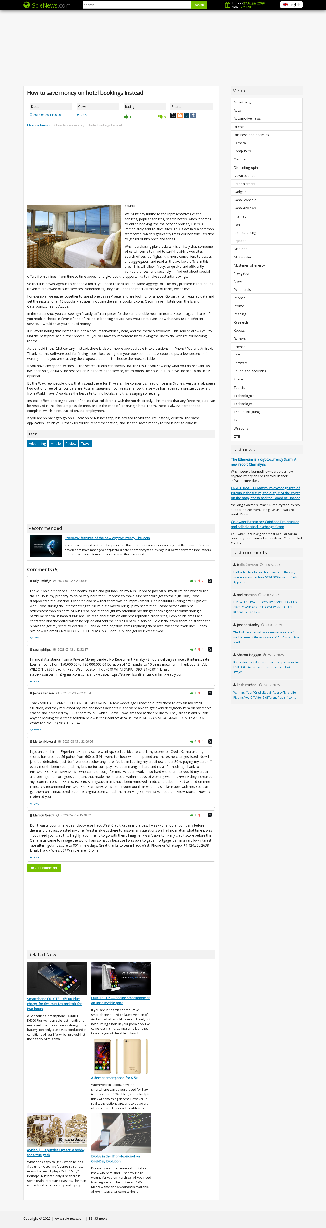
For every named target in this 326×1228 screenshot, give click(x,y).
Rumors (240, 338)
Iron (237, 224)
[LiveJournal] (186, 115)
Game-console (245, 200)
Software (241, 363)
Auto (237, 110)
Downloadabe (244, 175)
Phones (239, 298)
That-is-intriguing (247, 412)
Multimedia (242, 257)
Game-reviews (245, 208)
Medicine (240, 249)
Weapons (241, 428)
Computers (242, 151)
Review (70, 443)
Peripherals (242, 289)
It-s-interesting (245, 232)
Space (238, 379)
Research (241, 322)
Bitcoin (239, 126)
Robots (239, 330)
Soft (237, 355)
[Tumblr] (193, 115)
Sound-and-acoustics (250, 371)
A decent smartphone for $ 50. (114, 1077)
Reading (240, 314)
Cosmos (240, 159)
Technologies (244, 395)
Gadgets (240, 192)
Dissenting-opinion (248, 167)
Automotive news (247, 118)
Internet (240, 216)
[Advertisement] (163, 47)
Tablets (239, 387)
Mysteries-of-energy (249, 265)
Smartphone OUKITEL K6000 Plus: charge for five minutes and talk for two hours (54, 1004)
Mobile (55, 443)
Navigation (242, 273)
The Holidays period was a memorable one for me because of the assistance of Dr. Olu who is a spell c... (266, 637)
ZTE (237, 436)
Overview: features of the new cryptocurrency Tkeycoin (107, 538)
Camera (240, 143)
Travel (85, 443)
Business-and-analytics (251, 135)
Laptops (240, 240)
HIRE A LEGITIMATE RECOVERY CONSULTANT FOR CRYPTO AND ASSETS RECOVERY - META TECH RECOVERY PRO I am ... (266, 607)
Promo (239, 306)
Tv (235, 420)
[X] (173, 115)
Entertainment (245, 183)
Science (239, 346)
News (238, 281)
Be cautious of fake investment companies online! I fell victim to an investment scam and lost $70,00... (266, 667)
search (199, 5)
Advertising (37, 443)
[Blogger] (180, 115)
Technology (243, 403)
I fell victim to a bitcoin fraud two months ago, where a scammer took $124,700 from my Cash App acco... (265, 577)
